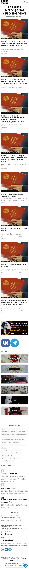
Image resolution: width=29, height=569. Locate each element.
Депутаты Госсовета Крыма (8, 460)
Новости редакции (6, 534)
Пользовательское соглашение (14, 563)
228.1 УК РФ (10, 455)
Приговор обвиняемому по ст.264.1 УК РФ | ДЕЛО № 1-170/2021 (13, 195)
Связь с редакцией (6, 533)
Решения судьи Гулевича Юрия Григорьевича (12, 450)
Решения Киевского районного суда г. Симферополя (13, 431)
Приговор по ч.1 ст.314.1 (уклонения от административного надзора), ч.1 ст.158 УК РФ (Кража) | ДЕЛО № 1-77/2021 (14, 81)
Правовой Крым (5, 444)
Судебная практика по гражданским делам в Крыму (13, 439)
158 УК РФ (4, 447)
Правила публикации (7, 540)
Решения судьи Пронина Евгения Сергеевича (12, 452)
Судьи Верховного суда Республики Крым (11, 458)
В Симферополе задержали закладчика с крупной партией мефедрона (14, 501)
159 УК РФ (4, 455)
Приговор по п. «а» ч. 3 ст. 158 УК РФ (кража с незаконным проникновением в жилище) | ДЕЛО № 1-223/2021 (14, 43)
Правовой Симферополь (14, 442)
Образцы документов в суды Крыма (18, 444)
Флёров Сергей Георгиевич (14, 16)
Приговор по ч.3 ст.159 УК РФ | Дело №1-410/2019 (14, 229)
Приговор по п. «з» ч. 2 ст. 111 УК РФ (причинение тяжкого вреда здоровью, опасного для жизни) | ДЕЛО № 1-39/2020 (14, 159)
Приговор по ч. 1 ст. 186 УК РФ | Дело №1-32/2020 (13, 266)
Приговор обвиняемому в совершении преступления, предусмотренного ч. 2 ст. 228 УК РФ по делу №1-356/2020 (14, 302)
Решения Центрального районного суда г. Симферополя (14, 434)
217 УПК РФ (4, 442)
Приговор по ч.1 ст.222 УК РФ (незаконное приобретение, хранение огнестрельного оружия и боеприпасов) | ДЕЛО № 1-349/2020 (13, 119)
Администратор (5, 499)
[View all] (14, 358)
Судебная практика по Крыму (9, 38)
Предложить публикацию (8, 539)
